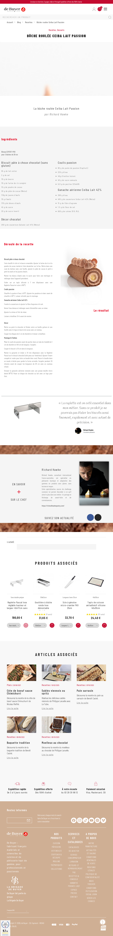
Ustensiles (56, 850)
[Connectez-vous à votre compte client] (94, 9)
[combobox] (14, 625)
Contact (74, 896)
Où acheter (74, 850)
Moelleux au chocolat (55, 742)
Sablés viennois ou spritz (53, 692)
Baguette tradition (18, 742)
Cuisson (56, 843)
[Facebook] (90, 517)
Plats (9, 684)
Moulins (56, 861)
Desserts (60, 29)
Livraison (74, 861)
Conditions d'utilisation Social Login (91, 891)
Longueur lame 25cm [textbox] (66, 625)
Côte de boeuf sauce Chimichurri (20, 692)
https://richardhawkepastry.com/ (53, 506)
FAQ (73, 872)
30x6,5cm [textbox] (38, 625)
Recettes (52, 29)
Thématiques (56, 865)
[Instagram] (98, 517)
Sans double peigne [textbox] (14, 625)
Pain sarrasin (85, 690)
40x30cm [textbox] (90, 625)
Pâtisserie (56, 847)
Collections (56, 868)
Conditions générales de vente (91, 860)
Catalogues (74, 847)
